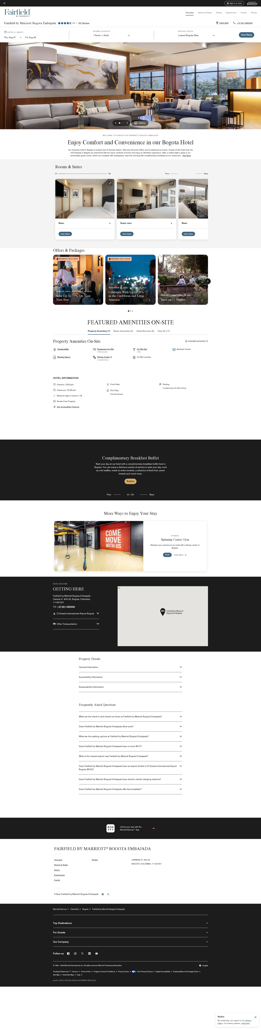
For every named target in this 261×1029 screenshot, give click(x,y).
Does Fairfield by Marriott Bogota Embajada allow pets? (106, 726)
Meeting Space (63, 357)
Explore (130, 481)
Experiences (231, 13)
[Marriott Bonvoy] (251, 3)
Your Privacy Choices (144, 972)
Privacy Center (123, 972)
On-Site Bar (142, 349)
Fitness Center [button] (103, 357)
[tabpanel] (130, 470)
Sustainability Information (91, 687)
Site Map (56, 975)
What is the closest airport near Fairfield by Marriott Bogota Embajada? (113, 756)
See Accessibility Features (68, 407)
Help (78, 975)
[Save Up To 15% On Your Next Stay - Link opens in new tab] (78, 280)
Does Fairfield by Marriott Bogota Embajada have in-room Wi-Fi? (110, 746)
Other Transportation (67, 624)
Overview (190, 13)
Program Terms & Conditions (104, 972)
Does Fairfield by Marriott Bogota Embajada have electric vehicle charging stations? (120, 779)
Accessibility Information (91, 677)
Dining (218, 13)
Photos (254, 13)
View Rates (65, 234)
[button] (234, 3)
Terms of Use (86, 972)
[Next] (208, 281)
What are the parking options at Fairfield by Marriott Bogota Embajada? (114, 736)
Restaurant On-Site (105, 349)
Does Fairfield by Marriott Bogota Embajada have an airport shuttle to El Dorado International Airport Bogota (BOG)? (128, 768)
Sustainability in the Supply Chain (185, 972)
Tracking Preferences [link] (61, 972)
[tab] (99, 331)
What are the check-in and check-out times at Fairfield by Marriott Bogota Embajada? (120, 716)
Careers (75, 972)
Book (167, 554)
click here (245, 1023)
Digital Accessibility (163, 972)
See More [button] (187, 155)
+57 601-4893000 (245, 23)
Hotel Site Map (68, 975)
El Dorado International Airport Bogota (75, 613)
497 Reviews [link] (83, 23)
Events (244, 13)
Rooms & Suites (205, 13)
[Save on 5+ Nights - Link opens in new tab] (183, 280)
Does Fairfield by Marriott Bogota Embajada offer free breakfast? (110, 789)
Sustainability (63, 349)
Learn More (178, 555)
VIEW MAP (224, 23)
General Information (88, 667)
